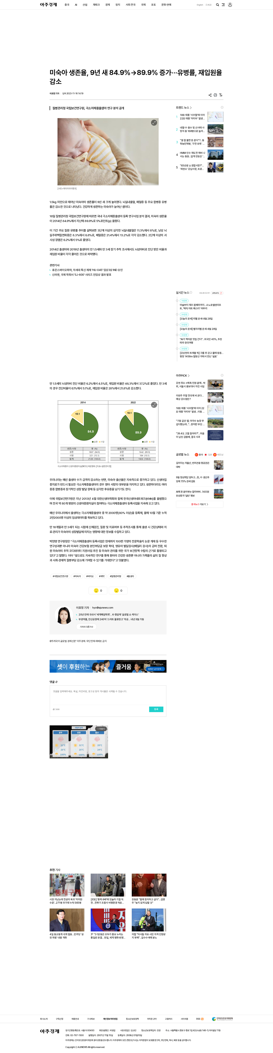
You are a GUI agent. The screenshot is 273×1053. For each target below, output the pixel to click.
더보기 (191, 505)
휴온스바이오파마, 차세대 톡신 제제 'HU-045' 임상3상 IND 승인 (87, 270)
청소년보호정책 (132, 1019)
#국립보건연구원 (60, 576)
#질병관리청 (115, 576)
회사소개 (43, 1019)
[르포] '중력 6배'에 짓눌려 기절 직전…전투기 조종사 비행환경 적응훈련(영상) (107, 901)
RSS (198, 1019)
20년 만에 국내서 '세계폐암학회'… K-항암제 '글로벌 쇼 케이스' (109, 614)
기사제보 (90, 1019)
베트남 (220, 454)
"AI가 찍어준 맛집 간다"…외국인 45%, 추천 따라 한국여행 (201, 341)
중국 (67, 4)
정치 (117, 4)
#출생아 (130, 576)
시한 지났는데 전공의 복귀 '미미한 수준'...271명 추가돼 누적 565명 (66, 901)
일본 (210, 454)
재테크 (96, 4)
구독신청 (59, 1019)
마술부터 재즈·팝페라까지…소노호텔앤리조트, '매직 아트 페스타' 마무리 (200, 306)
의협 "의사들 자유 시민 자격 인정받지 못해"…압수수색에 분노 (148, 936)
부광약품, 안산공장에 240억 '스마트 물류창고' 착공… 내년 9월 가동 (111, 619)
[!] (222, 107)
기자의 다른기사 (86, 627)
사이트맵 (184, 1019)
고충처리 (168, 1019)
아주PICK (181, 375)
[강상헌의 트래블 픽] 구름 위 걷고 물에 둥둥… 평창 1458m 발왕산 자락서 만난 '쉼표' (201, 354)
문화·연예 (166, 4)
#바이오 (90, 576)
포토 (153, 4)
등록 (156, 709)
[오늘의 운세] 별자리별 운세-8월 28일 (198, 328)
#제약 (101, 576)
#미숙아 (77, 576)
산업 (85, 4)
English (200, 5)
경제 (107, 4)
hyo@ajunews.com (102, 607)
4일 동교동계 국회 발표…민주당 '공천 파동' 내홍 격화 (67, 936)
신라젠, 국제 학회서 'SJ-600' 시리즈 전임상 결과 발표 (81, 274)
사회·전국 (131, 4)
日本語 (209, 5)
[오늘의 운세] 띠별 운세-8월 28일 (196, 318)
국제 (143, 4)
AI (76, 4)
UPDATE (215, 293)
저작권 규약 (152, 1019)
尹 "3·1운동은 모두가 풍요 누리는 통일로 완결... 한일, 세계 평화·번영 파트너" (107, 936)
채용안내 (75, 1019)
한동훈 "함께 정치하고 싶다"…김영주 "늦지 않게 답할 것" (148, 901)
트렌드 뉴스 (182, 107)
